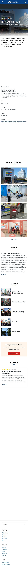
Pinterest (4, 555)
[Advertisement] (14, 145)
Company (4, 536)
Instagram (4, 553)
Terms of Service (6, 564)
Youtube (4, 547)
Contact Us (4, 538)
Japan (3, 18)
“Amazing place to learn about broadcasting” (11, 372)
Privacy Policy (5, 562)
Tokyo (10, 18)
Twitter (3, 551)
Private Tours (5, 532)
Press (3, 540)
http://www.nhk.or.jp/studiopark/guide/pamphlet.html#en (13, 121)
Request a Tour (14, 353)
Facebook (4, 549)
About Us (4, 534)
